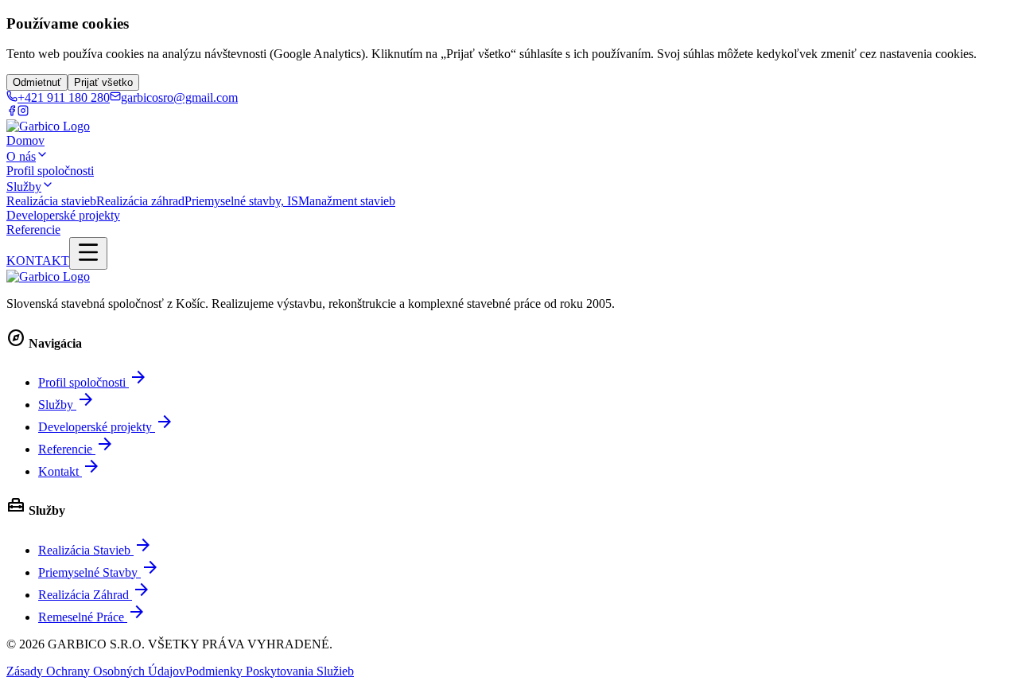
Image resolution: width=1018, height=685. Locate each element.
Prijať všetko (103, 82)
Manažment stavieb (346, 201)
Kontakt (69, 471)
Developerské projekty (63, 215)
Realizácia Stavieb (95, 550)
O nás (21, 156)
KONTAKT (37, 260)
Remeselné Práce (92, 617)
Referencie (33, 229)
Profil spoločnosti (50, 170)
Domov (25, 140)
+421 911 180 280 (63, 97)
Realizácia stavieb (51, 201)
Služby (23, 186)
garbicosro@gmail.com (179, 97)
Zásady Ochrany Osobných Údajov (95, 671)
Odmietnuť (37, 82)
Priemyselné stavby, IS (241, 201)
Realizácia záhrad (140, 201)
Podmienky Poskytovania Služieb (269, 671)
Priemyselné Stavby (99, 572)
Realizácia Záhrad (94, 594)
